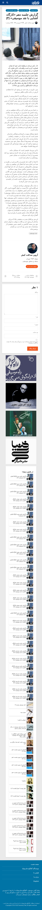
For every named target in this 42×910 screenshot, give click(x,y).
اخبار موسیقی (34, 10)
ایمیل (36, 324)
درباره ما (36, 877)
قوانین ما (36, 873)
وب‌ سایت (35, 332)
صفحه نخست (35, 864)
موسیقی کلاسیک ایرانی (12, 10)
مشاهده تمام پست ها (31, 266)
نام (37, 317)
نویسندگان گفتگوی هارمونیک (30, 868)
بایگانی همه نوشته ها (23, 10)
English (36, 881)
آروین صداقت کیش (30, 23)
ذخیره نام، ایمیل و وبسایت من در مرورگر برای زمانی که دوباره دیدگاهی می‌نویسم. (22, 342)
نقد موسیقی (33, 233)
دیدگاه (36, 292)
